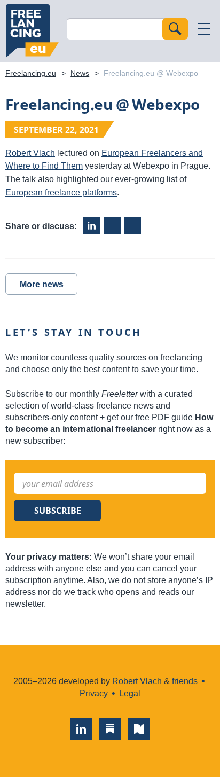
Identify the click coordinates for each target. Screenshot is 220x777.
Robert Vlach (30, 153)
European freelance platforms (61, 192)
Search (175, 29)
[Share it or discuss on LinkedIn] (91, 225)
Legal (129, 693)
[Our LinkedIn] (81, 729)
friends (185, 681)
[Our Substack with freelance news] (110, 729)
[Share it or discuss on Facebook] (112, 225)
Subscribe (57, 510)
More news (42, 284)
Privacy (94, 693)
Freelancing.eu (32, 31)
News (79, 73)
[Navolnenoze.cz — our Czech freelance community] (139, 729)
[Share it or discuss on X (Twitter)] (132, 225)
